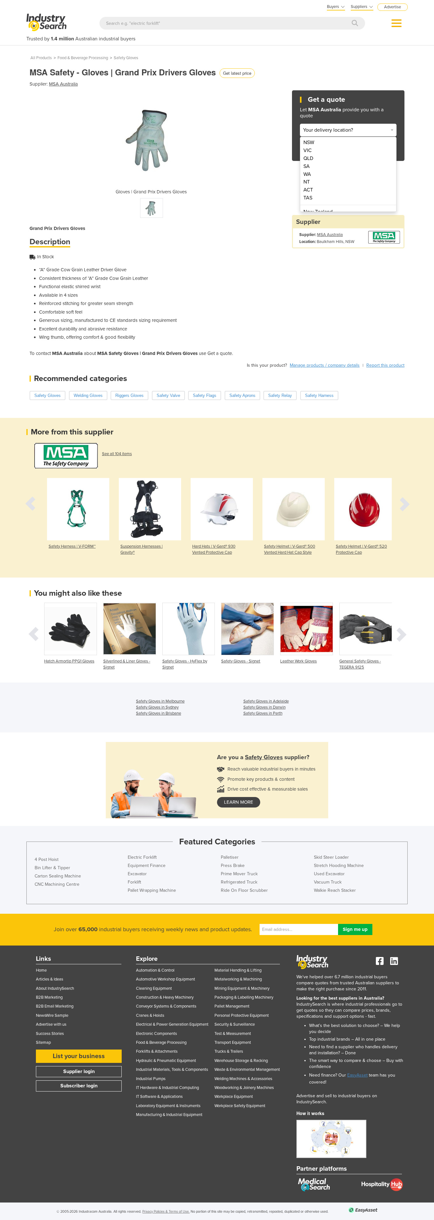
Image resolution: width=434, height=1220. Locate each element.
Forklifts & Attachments (157, 1051)
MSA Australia (63, 84)
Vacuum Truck (328, 882)
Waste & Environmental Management (247, 1069)
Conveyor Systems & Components (166, 1006)
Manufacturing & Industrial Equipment (169, 1114)
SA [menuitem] (306, 166)
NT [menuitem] (306, 182)
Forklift (134, 882)
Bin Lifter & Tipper (52, 867)
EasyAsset (357, 1075)
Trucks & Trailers (228, 1051)
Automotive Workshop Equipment (165, 979)
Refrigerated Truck (239, 882)
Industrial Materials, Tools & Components (172, 1069)
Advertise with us (51, 1024)
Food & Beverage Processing (83, 57)
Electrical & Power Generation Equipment (172, 1024)
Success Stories (50, 1033)
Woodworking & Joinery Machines (244, 1087)
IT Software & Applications (159, 1096)
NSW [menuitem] (308, 142)
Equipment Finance (147, 865)
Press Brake (233, 865)
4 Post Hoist (46, 859)
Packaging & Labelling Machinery (243, 997)
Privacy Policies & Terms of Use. (166, 1212)
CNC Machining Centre (57, 884)
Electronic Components (156, 1033)
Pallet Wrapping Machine (152, 890)
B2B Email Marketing (54, 1006)
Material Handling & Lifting (237, 970)
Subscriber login (79, 1086)
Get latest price (237, 73)
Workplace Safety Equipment (239, 1105)
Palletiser (230, 857)
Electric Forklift (142, 857)
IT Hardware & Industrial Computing (167, 1087)
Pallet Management (231, 1006)
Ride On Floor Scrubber (244, 890)
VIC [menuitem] (307, 150)
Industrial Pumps (151, 1078)
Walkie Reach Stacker (335, 890)
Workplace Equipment (233, 1096)
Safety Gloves (126, 57)
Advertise (392, 7)
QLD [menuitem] (308, 158)
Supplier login (79, 1071)
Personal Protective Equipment (241, 1015)
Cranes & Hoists (150, 1015)
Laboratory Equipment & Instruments (168, 1105)
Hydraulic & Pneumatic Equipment (166, 1060)
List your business (79, 1056)
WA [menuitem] (307, 174)
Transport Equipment (232, 1042)
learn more (238, 802)
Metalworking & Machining (238, 979)
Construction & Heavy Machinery (164, 997)
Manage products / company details (325, 365)
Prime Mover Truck (239, 874)
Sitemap (43, 1042)
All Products (41, 57)
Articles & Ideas (49, 979)
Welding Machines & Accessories (243, 1078)
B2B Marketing (49, 997)
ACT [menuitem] (308, 190)
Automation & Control (155, 970)
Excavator (137, 874)
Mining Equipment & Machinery (241, 988)
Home (41, 970)
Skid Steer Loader (331, 857)
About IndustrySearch (55, 988)
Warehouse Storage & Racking (241, 1060)
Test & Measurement (232, 1033)
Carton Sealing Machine (58, 876)
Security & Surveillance (234, 1024)
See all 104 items (117, 453)
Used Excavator (329, 874)
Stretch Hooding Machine (339, 865)
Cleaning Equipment (154, 988)
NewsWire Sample (52, 1015)
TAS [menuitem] (307, 198)
